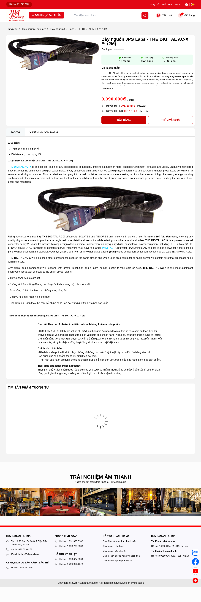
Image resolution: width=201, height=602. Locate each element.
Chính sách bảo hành (113, 546)
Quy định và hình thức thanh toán (119, 541)
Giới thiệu (167, 4)
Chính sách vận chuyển (114, 551)
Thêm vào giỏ (170, 120)
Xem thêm (106, 88)
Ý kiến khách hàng (44, 132)
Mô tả (15, 132)
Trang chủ (154, 4)
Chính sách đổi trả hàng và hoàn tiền (121, 556)
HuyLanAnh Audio (20, 278)
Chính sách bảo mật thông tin (117, 560)
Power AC (108, 248)
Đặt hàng (124, 120)
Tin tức (178, 4)
